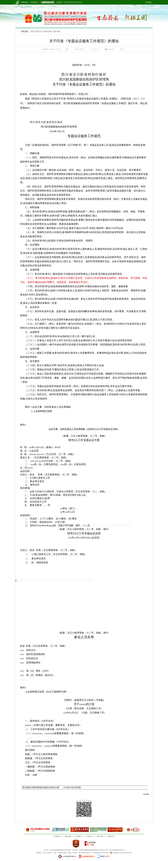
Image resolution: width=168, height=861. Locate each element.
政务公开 (39, 31)
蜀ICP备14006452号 (85, 853)
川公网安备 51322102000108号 (122, 853)
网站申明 (111, 836)
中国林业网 (24, 2)
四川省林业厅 (34, 2)
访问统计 (89, 836)
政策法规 (47, 31)
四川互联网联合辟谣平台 (116, 850)
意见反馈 (100, 836)
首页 (32, 31)
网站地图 (148, 2)
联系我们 (78, 836)
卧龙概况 (57, 836)
